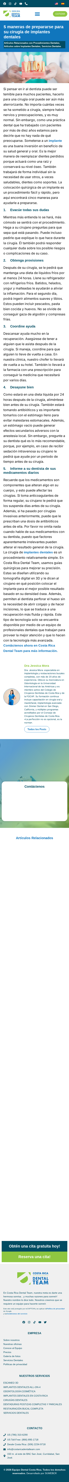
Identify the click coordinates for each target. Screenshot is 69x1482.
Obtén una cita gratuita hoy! (34, 1246)
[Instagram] (10, 3)
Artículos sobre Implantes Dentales (22, 46)
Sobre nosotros (11, 1340)
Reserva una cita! (34, 1257)
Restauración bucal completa (23, 1408)
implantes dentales (38, 552)
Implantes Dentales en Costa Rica (25, 1395)
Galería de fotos (11, 1356)
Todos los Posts (36, 729)
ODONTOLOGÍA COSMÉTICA (19, 1391)
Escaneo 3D (10, 1382)
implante (55, 140)
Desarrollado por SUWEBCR (41, 1473)
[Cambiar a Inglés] (56, 3)
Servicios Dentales (51, 46)
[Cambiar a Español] (63, 3)
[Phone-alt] (26, 3)
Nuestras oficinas (12, 1344)
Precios (7, 1352)
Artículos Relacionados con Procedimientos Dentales (31, 43)
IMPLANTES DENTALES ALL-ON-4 (22, 1387)
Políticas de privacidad (15, 1364)
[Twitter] (45, 1322)
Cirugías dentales (15, 1400)
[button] (37, 14)
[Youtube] (20, 3)
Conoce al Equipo (12, 1348)
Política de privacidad (55, 1309)
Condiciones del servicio (17, 1314)
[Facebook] (4, 3)
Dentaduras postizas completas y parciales (32, 1404)
